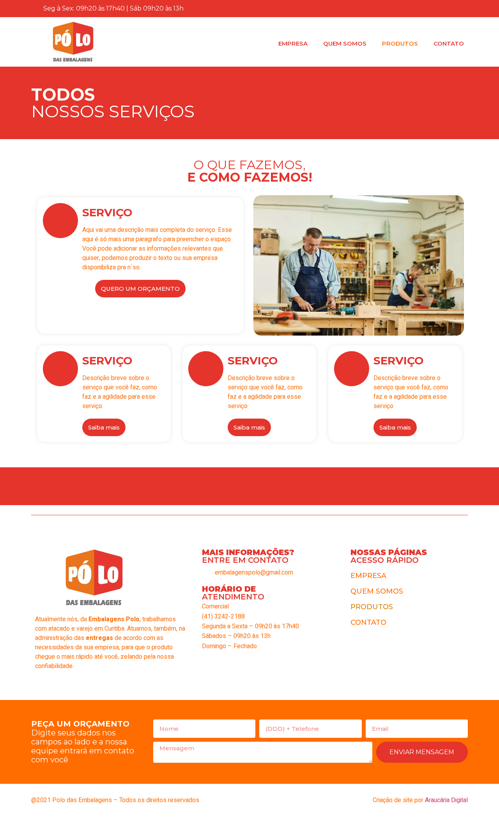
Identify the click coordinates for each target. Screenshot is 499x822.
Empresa (293, 43)
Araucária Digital (446, 800)
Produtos (400, 43)
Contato (449, 43)
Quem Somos (344, 43)
